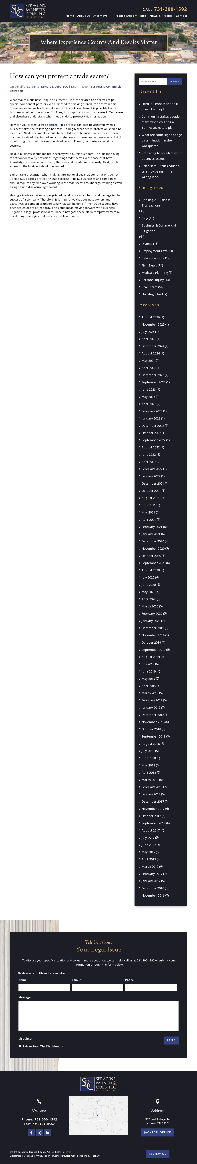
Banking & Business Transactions (156, 202)
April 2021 (149, 519)
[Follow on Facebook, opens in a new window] (31, 1132)
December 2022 (153, 426)
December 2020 (153, 541)
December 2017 (153, 801)
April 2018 (149, 772)
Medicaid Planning (155, 273)
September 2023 (153, 382)
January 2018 (151, 794)
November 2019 (153, 635)
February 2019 (152, 700)
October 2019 (151, 642)
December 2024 (153, 346)
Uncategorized (152, 294)
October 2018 (151, 729)
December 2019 (153, 628)
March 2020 (150, 606)
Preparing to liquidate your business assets (161, 156)
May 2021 (148, 512)
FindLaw (95, 1155)
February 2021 (152, 527)
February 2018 (152, 787)
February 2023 (152, 411)
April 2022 (149, 462)
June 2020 (149, 585)
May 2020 (148, 592)
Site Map (28, 1155)
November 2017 (153, 809)
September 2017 (153, 823)
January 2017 (151, 881)
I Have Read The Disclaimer (43, 1046)
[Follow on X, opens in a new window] (39, 1132)
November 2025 (153, 324)
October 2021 (151, 491)
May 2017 (148, 852)
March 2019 (150, 693)
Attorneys (100, 16)
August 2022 (151, 447)
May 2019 (148, 679)
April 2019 (149, 686)
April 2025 (149, 339)
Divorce (147, 244)
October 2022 (151, 433)
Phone (129, 980)
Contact (181, 16)
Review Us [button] (157, 1154)
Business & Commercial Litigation (159, 228)
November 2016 (153, 895)
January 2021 (151, 534)
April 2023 (149, 404)
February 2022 (152, 469)
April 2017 (149, 859)
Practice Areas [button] (124, 16)
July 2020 (148, 577)
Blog (143, 16)
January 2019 (151, 707)
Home (70, 16)
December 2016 (153, 888)
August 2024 (151, 353)
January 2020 (151, 621)
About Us (83, 16)
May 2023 (148, 397)
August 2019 (151, 657)
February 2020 (152, 613)
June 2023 (149, 389)
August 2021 (151, 498)
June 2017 (149, 845)
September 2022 (153, 440)
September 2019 (153, 650)
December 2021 (153, 483)
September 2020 (153, 563)
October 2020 (151, 556)
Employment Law (154, 251)
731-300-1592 (170, 9)
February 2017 (152, 874)
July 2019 (148, 664)
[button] (194, 1142)
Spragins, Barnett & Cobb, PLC (47, 86)
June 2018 (149, 758)
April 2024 (149, 368)
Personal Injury (153, 280)
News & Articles (161, 16)
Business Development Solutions (69, 1155)
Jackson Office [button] (157, 1132)
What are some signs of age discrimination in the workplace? (162, 140)
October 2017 (151, 816)
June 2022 (149, 454)
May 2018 (148, 765)
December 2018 (153, 715)
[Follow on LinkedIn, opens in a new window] (47, 1132)
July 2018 (148, 751)
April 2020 (149, 599)
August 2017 (151, 830)
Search (175, 81)
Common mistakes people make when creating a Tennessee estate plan (161, 122)
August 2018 (151, 744)
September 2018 (153, 736)
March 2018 (150, 780)
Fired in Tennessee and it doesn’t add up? (160, 106)
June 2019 (149, 671)
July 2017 (148, 838)
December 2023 (153, 375)
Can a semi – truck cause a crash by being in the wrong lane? (161, 171)
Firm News (149, 265)
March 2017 (150, 866)
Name (22, 980)
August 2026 (151, 317)
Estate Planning (153, 258)
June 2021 (149, 505)
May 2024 (148, 360)
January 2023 (151, 418)
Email (77, 980)
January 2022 (151, 476)
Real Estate (149, 287)
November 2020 (153, 548)
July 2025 (148, 332)
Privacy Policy (43, 1155)
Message (24, 997)
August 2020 (151, 570)
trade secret (49, 125)
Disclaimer (25, 1038)
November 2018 (153, 722)
